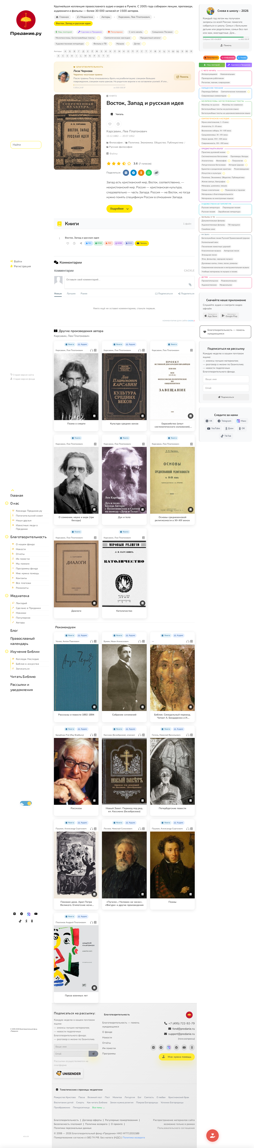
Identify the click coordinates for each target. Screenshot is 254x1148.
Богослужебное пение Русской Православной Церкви (226, 238)
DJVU (130, 243)
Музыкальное (226, 285)
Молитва (117, 1097)
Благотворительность (28, 537)
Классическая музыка (211, 250)
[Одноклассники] (32, 921)
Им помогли (109, 1048)
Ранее (84, 293)
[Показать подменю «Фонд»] (6, 536)
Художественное (209, 285)
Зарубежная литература (229, 211)
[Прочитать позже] (74, 243)
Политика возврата (96, 1124)
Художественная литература (69, 43)
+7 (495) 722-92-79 (181, 1023)
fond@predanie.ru (183, 1029)
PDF (109, 243)
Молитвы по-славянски (232, 104)
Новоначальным (227, 74)
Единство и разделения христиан (216, 169)
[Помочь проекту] (212, 1135)
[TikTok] (20, 921)
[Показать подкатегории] (248, 92)
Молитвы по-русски (210, 104)
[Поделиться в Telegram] (133, 173)
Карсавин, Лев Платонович (126, 131)
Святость (149, 1097)
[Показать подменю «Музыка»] (127, 43)
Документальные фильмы (213, 220)
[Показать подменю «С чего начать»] (146, 32)
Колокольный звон (210, 242)
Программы (109, 1053)
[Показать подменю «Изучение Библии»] (6, 651)
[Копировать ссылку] (156, 173)
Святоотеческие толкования (233, 91)
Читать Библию (23, 676)
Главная (16, 495)
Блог (14, 630)
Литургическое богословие (214, 165)
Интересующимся (209, 74)
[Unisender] (68, 1073)
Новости (107, 1037)
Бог (140, 1097)
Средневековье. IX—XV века (215, 135)
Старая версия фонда (24, 379)
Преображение (62, 1107)
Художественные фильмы (213, 225)
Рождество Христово (65, 1097)
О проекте (117, 1124)
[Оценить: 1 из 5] (108, 163)
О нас (14, 503)
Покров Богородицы (147, 1102)
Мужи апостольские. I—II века (215, 122)
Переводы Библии (210, 91)
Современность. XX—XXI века (215, 143)
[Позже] (118, 124)
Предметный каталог (150, 37)
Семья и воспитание (210, 190)
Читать (120, 114)
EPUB (99, 243)
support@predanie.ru (181, 1036)
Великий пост (95, 1097)
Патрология (237, 160)
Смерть (80, 1102)
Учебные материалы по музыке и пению (219, 271)
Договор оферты (92, 1120)
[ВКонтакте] (14, 914)
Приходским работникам (213, 78)
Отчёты (106, 1043)
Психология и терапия (235, 190)
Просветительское (210, 280)
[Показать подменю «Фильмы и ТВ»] (110, 43)
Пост (107, 1097)
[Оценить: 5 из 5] (129, 163)
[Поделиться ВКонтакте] (126, 173)
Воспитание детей (63, 1102)
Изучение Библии (25, 651)
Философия (221, 160)
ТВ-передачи (234, 225)
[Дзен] (26, 921)
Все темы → (98, 1107)
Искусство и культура (211, 173)
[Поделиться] (81, 243)
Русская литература (211, 207)
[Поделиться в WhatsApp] (149, 173)
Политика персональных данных (72, 1128)
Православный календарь (22, 641)
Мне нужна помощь (179, 1057)
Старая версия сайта (23, 374)
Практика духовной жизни (213, 152)
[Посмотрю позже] (94, 344)
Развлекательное (229, 280)
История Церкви (236, 165)
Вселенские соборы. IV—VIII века (216, 130)
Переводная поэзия (231, 207)
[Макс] (29, 913)
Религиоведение (241, 169)
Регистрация (22, 266)
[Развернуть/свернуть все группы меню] (12, 490)
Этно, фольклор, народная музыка (217, 259)
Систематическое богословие (214, 156)
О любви (161, 1097)
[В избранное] (109, 124)
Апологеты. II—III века (212, 126)
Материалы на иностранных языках (217, 198)
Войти (18, 261)
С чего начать (135, 32)
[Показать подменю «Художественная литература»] (87, 43)
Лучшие (71, 293)
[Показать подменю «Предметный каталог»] (164, 38)
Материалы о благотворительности (217, 194)
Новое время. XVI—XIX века (214, 139)
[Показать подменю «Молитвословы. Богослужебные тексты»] (98, 38)
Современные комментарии (214, 95)
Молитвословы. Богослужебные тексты (75, 37)
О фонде (107, 1032)
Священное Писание (162, 32)
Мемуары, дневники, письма (214, 185)
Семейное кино (208, 229)
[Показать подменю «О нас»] (6, 503)
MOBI (119, 243)
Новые (58, 293)
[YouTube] (36, 913)
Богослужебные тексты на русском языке (220, 109)
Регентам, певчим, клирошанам (216, 82)
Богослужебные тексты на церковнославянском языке (226, 113)
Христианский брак (178, 1097)
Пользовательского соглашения (176, 1128)
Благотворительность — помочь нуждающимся (120, 1024)
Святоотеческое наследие (117, 37)
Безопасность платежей (68, 1124)
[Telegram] (21, 913)
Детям (137, 43)
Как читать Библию (97, 1102)
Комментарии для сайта (179, 321)
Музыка (120, 43)
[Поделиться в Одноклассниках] (141, 173)
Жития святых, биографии (213, 181)
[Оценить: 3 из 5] (118, 163)
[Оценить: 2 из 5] (113, 163)
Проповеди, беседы (239, 156)
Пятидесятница (81, 1107)
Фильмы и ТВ (99, 43)
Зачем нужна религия (121, 1102)
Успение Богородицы (172, 1102)
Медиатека (19, 596)
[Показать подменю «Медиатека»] (6, 595)
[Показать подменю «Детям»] (143, 43)
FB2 (89, 243)
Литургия (130, 1097)
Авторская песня (231, 250)
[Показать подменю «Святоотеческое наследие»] (134, 38)
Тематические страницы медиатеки (81, 1089)
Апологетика (207, 160)
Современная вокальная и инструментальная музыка (225, 267)
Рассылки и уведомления (21, 687)
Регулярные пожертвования (121, 1120)
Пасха (81, 1097)
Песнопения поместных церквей (216, 246)
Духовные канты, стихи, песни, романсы (219, 263)
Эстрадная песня (209, 255)
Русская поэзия (208, 211)
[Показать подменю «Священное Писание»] (176, 32)
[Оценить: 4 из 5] (123, 163)
